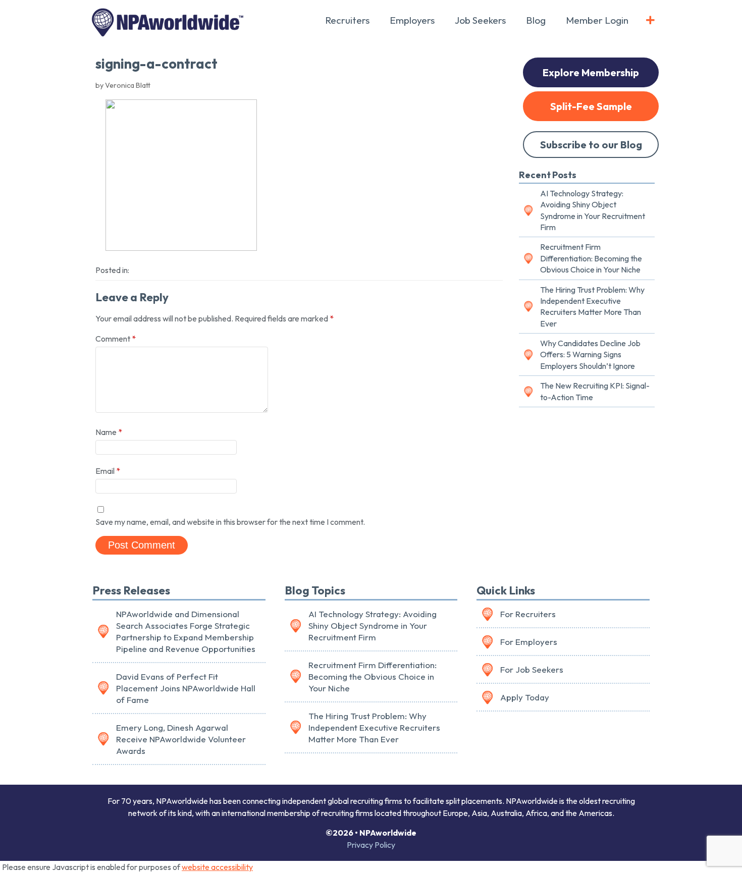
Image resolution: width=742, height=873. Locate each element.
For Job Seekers (531, 669)
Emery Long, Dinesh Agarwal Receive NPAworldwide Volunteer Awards (181, 739)
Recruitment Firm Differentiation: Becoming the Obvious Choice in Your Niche (591, 258)
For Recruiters (528, 614)
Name (108, 432)
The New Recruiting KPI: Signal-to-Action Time (595, 391)
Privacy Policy (371, 845)
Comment (115, 339)
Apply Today (524, 697)
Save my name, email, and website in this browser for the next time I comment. (230, 522)
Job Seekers (480, 20)
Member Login (597, 20)
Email (107, 471)
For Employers (528, 641)
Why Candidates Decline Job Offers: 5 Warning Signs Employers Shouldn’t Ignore (590, 354)
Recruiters (347, 20)
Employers (412, 20)
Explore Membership (591, 72)
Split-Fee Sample (591, 106)
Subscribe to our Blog (591, 144)
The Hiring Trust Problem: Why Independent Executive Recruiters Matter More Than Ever (592, 307)
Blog (536, 20)
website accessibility (217, 867)
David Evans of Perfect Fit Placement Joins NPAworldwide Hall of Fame (185, 688)
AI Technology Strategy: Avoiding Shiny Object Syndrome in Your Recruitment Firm (592, 210)
